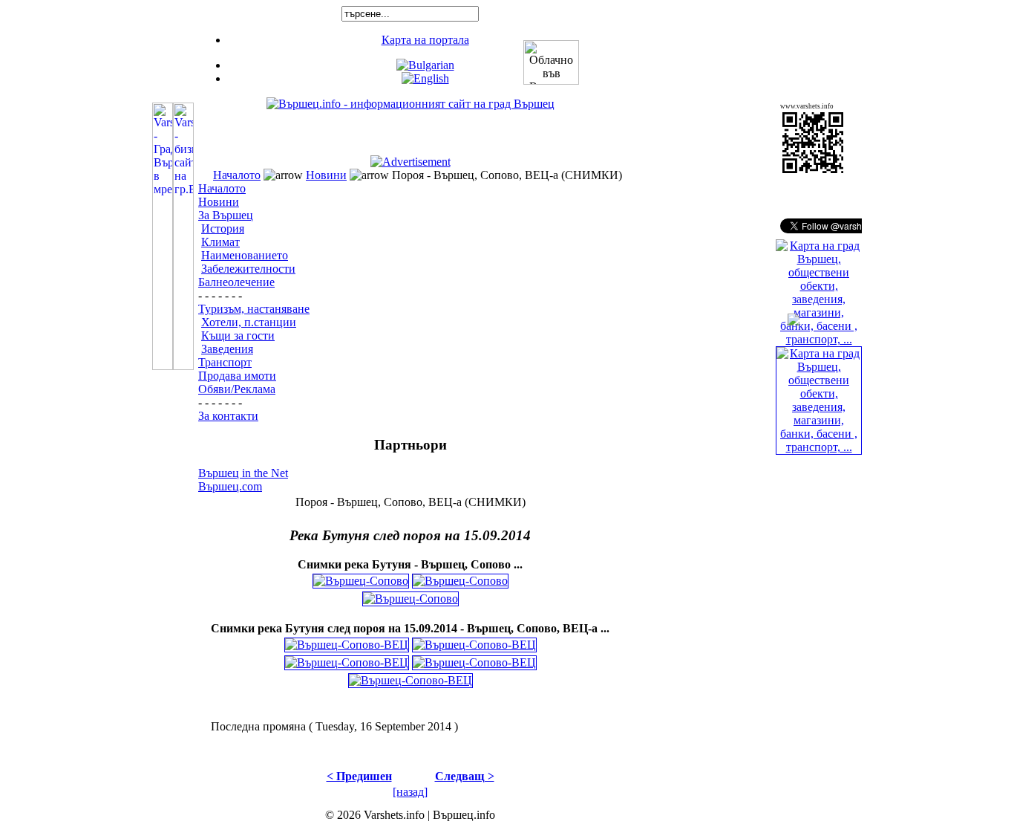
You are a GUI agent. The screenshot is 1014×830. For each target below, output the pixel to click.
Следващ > (464, 776)
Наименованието (244, 255)
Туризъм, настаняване (254, 308)
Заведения (227, 349)
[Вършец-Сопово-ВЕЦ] (346, 641)
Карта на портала (425, 39)
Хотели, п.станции (248, 322)
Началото (237, 175)
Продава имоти (237, 375)
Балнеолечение (236, 282)
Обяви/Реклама (236, 389)
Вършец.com (230, 486)
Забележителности (248, 268)
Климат (220, 242)
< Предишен (359, 776)
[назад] (410, 791)
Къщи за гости (238, 335)
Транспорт (225, 362)
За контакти (228, 415)
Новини (326, 175)
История (222, 228)
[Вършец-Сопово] (361, 577)
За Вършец (225, 215)
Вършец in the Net (243, 473)
